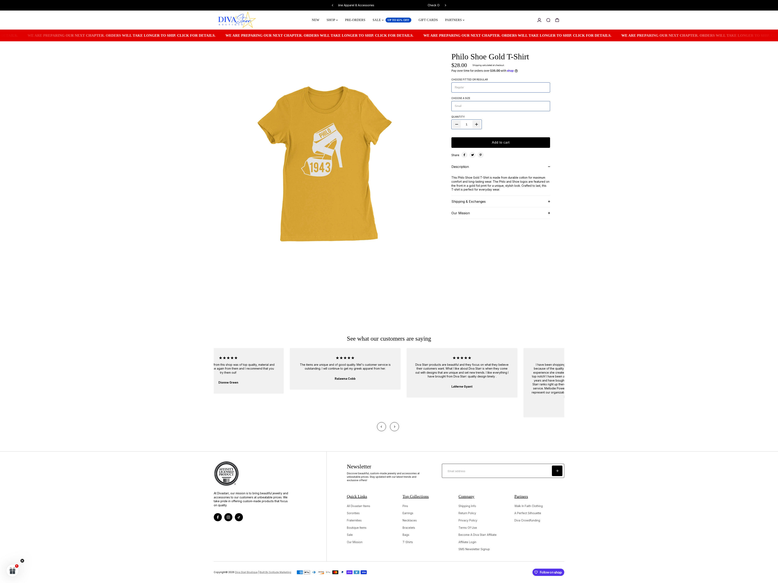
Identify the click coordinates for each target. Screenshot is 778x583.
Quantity (458, 116)
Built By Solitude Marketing (275, 572)
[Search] (548, 20)
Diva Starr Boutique (246, 572)
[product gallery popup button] (431, 268)
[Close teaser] (22, 561)
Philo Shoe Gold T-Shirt (490, 56)
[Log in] (539, 20)
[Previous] (332, 5)
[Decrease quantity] (457, 124)
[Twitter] (472, 155)
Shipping (477, 65)
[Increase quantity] (476, 124)
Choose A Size (460, 98)
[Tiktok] (239, 517)
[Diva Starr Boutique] (242, 20)
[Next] (445, 5)
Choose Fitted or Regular (469, 79)
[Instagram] (228, 517)
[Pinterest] (481, 155)
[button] (12, 570)
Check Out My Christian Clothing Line (395, 5)
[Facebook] (464, 155)
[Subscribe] (557, 471)
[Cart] (557, 20)
